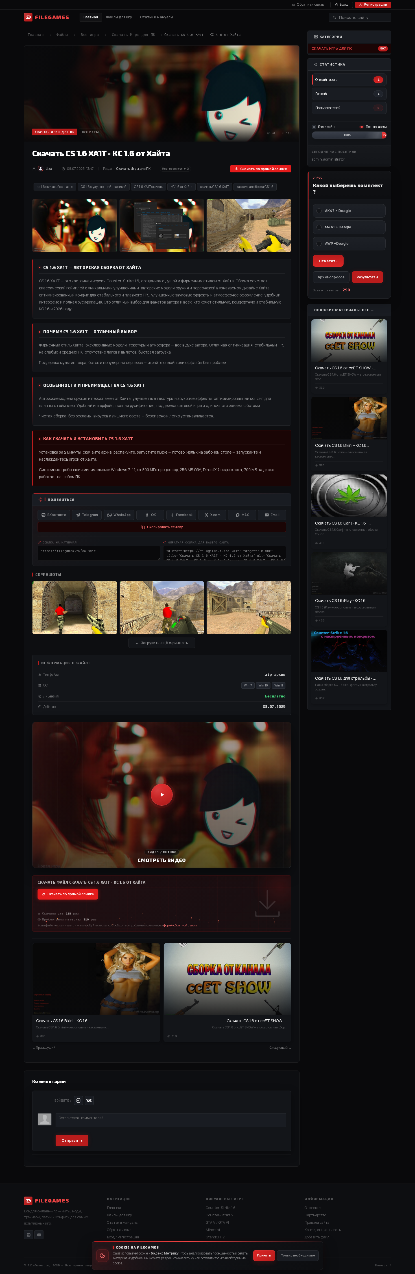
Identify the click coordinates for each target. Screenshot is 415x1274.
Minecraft (214, 1229)
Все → (368, 310)
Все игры (90, 34)
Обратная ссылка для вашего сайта (198, 542)
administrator (334, 159)
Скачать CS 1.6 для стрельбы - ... (345, 678)
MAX (245, 515)
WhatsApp (122, 515)
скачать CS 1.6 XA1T (214, 187)
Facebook (184, 515)
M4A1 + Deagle (338, 227)
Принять (264, 1255)
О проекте (312, 1207)
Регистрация (375, 4)
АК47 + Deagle (338, 210)
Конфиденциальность (323, 1229)
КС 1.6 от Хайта (182, 187)
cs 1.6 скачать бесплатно (55, 187)
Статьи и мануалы (156, 17)
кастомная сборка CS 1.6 (255, 187)
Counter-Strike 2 (219, 1215)
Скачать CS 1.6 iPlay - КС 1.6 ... (342, 600)
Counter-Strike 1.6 (220, 1207)
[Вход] (78, 1100)
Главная (91, 17)
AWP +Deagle (337, 243)
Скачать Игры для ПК (133, 34)
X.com (215, 515)
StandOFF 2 (215, 1237)
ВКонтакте (56, 515)
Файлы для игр (119, 17)
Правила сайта (317, 1222)
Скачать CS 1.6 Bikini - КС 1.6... (63, 1020)
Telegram (90, 515)
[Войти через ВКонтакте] (89, 1100)
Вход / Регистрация (123, 1237)
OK (153, 515)
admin (317, 159)
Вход (344, 4)
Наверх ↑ (383, 1265)
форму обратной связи (180, 925)
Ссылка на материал (60, 542)
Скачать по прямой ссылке (263, 169)
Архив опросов (331, 277)
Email (275, 515)
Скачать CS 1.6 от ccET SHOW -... (257, 1020)
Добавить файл (317, 1237)
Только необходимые (298, 1255)
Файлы (62, 34)
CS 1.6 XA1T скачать (148, 187)
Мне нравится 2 (175, 168)
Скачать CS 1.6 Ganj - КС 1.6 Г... (343, 523)
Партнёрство (315, 1215)
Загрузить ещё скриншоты (165, 642)
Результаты (367, 277)
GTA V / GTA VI (217, 1222)
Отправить (72, 1140)
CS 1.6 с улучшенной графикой (103, 187)
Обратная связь (310, 4)
